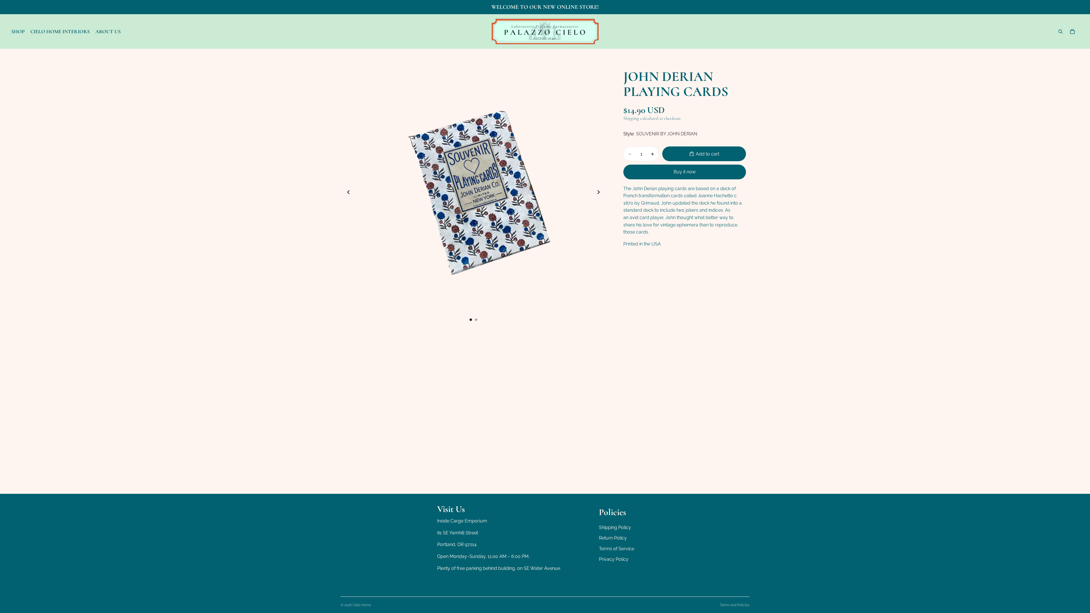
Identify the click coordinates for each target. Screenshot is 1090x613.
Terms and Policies (734, 605)
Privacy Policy (613, 559)
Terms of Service (616, 548)
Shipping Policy (615, 527)
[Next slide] (600, 193)
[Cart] (1072, 31)
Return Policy (613, 538)
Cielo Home (362, 605)
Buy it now (685, 172)
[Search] (1060, 31)
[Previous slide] (347, 193)
